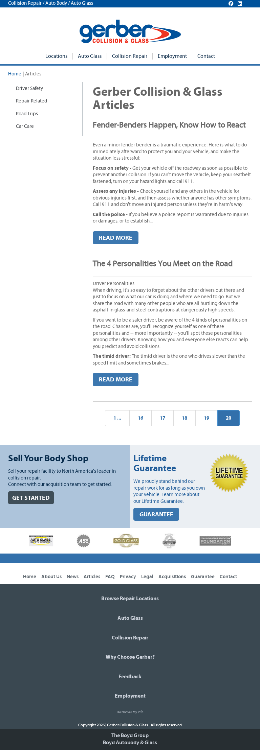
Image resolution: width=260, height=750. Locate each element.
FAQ (110, 577)
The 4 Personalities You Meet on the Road (163, 264)
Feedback (130, 677)
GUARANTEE (156, 514)
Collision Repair (129, 56)
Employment (172, 56)
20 (228, 418)
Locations (56, 56)
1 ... (117, 418)
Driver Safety (29, 88)
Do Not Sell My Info (130, 712)
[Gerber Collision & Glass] (130, 31)
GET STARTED (31, 497)
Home (14, 73)
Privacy (128, 577)
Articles (92, 577)
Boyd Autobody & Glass (130, 743)
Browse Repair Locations (130, 598)
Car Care (25, 126)
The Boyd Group (130, 735)
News (73, 577)
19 (206, 418)
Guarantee (203, 577)
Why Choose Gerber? (130, 657)
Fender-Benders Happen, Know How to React (169, 125)
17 (162, 418)
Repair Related (31, 100)
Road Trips (27, 113)
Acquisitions (172, 577)
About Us (51, 577)
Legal (147, 577)
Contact (206, 56)
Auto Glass (90, 56)
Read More (115, 237)
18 (184, 418)
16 (140, 418)
